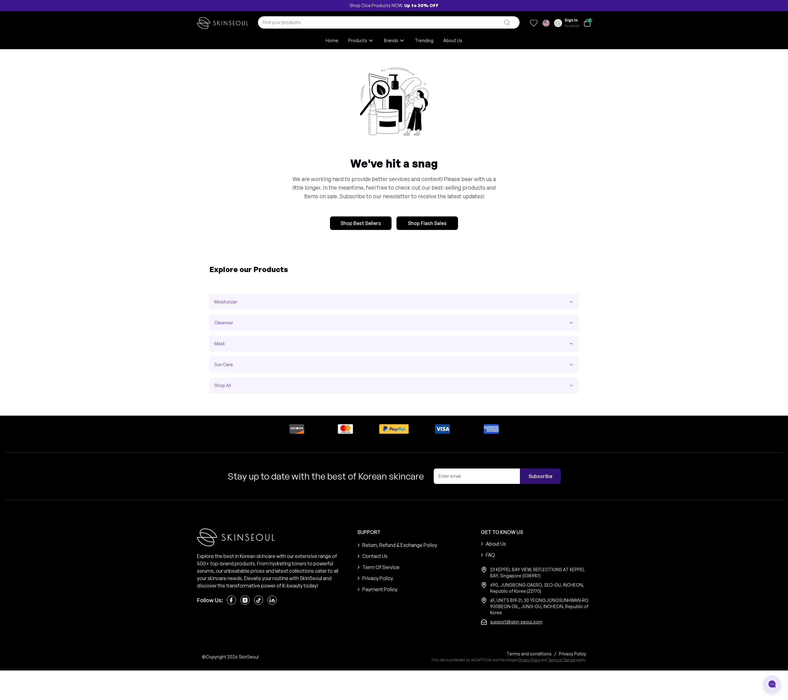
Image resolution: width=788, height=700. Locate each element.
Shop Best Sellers (360, 223)
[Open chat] (772, 684)
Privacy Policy (529, 660)
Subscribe (540, 476)
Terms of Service (561, 660)
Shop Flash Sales (427, 223)
